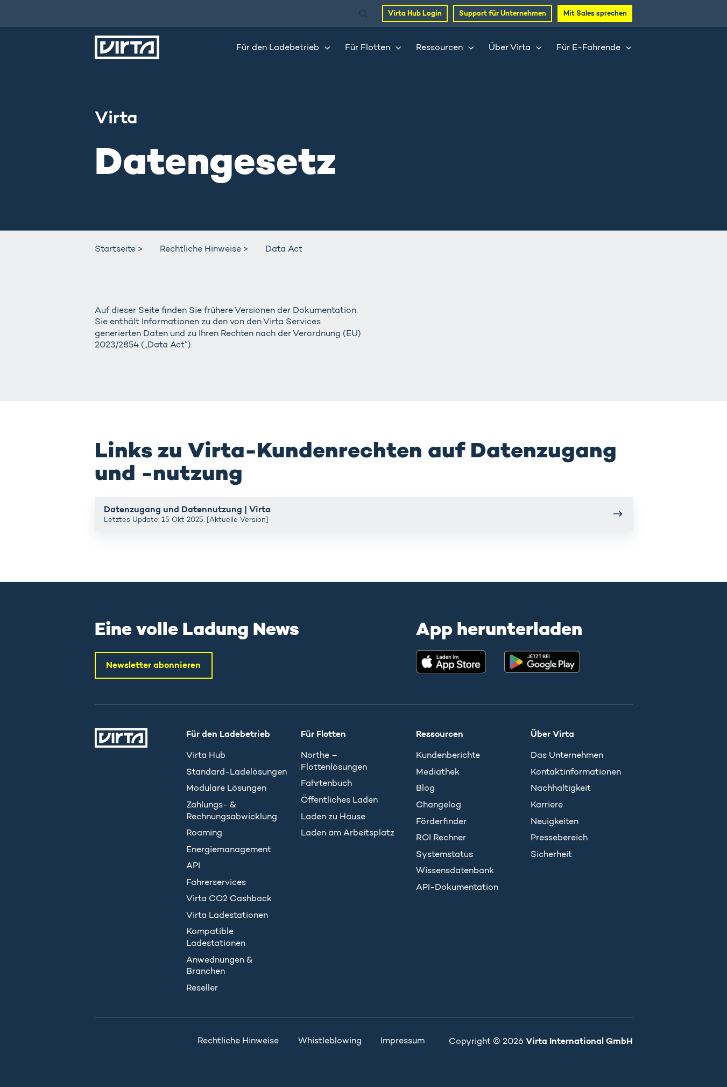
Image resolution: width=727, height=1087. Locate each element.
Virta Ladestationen (227, 915)
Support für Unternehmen (502, 13)
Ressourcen (439, 47)
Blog (425, 788)
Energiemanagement (228, 849)
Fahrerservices (216, 882)
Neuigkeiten (554, 821)
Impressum (402, 1040)
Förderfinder (441, 821)
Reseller (202, 988)
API (193, 865)
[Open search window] (363, 13)
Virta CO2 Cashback (229, 898)
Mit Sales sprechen (595, 13)
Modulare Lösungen (226, 788)
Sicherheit (551, 854)
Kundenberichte (448, 755)
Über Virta (510, 47)
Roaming (204, 832)
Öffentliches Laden (339, 800)
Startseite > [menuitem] (119, 248)
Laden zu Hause (333, 816)
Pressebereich (559, 837)
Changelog (438, 804)
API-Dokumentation (457, 887)
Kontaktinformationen (576, 772)
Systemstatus (444, 854)
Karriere (547, 804)
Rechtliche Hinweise (238, 1040)
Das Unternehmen (567, 755)
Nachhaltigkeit (561, 788)
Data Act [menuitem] (283, 248)
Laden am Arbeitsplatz (347, 832)
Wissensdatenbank (455, 870)
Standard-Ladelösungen (236, 772)
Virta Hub (205, 755)
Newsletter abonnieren (153, 664)
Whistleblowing (330, 1040)
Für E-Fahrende (588, 47)
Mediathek (438, 772)
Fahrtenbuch (326, 783)
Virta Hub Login (415, 13)
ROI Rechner (441, 837)
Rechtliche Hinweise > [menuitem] (204, 248)
